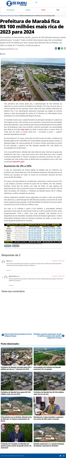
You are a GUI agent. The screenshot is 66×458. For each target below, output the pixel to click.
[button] (56, 48)
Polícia (43, 10)
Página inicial (3, 15)
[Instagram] (63, 455)
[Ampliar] (60, 225)
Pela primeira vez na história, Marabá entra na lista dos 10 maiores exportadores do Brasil (16, 419)
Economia (8, 246)
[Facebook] (60, 455)
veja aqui (24, 129)
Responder (8, 270)
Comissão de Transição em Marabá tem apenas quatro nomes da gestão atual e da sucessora (16, 446)
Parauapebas (10, 10)
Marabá (28, 10)
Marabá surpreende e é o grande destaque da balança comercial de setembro (49, 445)
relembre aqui (18, 161)
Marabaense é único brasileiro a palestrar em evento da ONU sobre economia (48, 418)
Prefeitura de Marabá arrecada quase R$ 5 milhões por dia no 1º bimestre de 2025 (16, 368)
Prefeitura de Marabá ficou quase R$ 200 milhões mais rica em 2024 (16, 393)
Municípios (10, 15)
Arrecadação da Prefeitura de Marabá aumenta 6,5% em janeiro (47, 368)
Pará (58, 10)
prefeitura (16, 246)
